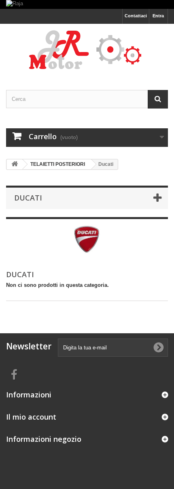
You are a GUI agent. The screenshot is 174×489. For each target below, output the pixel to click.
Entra (158, 15)
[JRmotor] (87, 50)
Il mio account (31, 417)
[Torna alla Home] (14, 164)
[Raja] (87, 4)
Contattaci (136, 15)
